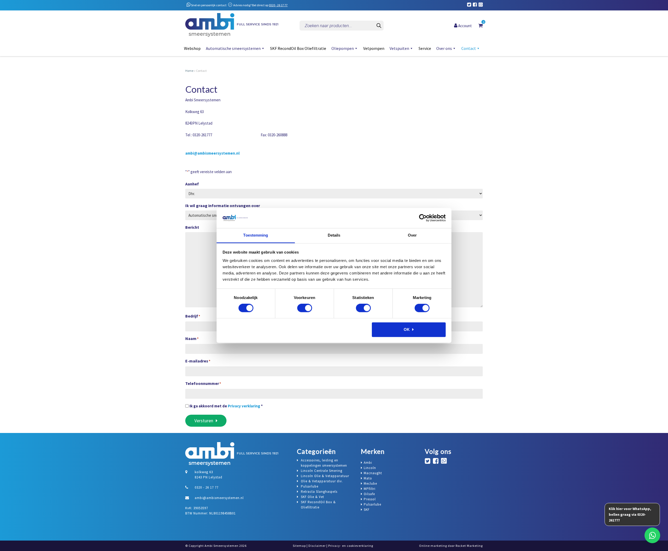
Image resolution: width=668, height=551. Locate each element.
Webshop (192, 48)
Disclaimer (317, 546)
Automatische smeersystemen (233, 48)
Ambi (368, 462)
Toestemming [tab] (255, 235)
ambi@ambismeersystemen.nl (212, 153)
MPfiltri (369, 488)
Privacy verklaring (244, 405)
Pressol (370, 499)
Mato (368, 478)
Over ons (444, 48)
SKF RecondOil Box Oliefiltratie (298, 48)
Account (464, 25)
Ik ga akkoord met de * (226, 405)
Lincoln (370, 468)
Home (189, 71)
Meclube (370, 483)
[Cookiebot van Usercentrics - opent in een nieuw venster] (423, 218)
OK (407, 329)
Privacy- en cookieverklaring (350, 546)
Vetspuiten (399, 48)
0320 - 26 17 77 (278, 5)
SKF (366, 509)
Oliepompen (342, 48)
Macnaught (373, 473)
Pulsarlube (372, 504)
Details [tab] (334, 235)
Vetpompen (373, 48)
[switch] (304, 308)
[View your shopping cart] (480, 25)
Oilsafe (369, 494)
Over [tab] (412, 235)
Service (425, 48)
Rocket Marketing (469, 546)
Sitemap (299, 546)
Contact (468, 48)
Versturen (203, 421)
